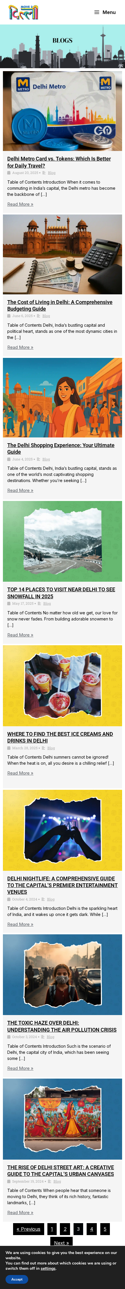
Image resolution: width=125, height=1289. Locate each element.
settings (48, 1268)
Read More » (20, 204)
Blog (52, 172)
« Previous (28, 1229)
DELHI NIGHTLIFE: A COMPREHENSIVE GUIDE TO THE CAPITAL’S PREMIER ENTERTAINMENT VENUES (62, 885)
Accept (16, 1279)
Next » (61, 1243)
